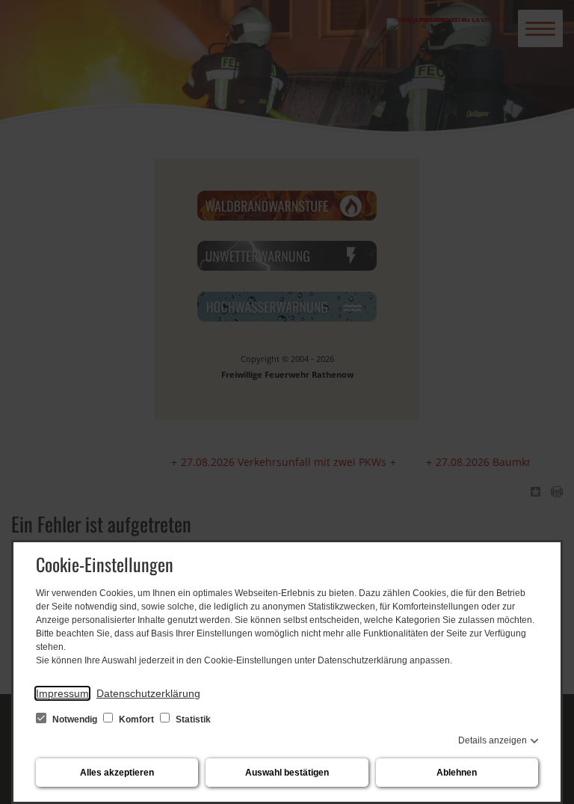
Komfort (136, 719)
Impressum (62, 693)
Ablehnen (456, 772)
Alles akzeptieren (117, 772)
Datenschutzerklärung (148, 693)
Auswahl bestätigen (287, 772)
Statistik (192, 719)
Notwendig (74, 719)
